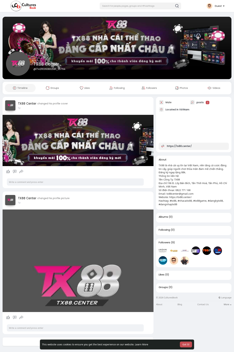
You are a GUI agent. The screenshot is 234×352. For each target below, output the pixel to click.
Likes (161, 274)
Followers (164, 242)
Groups (163, 287)
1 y (19, 108)
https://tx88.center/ (179, 146)
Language (226, 297)
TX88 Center (46, 64)
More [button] (227, 304)
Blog (179, 304)
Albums (163, 216)
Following (164, 229)
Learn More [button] (141, 344)
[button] (140, 6)
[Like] (15, 171)
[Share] (21, 171)
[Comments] (15, 171)
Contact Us (203, 304)
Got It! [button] (185, 344)
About (159, 304)
